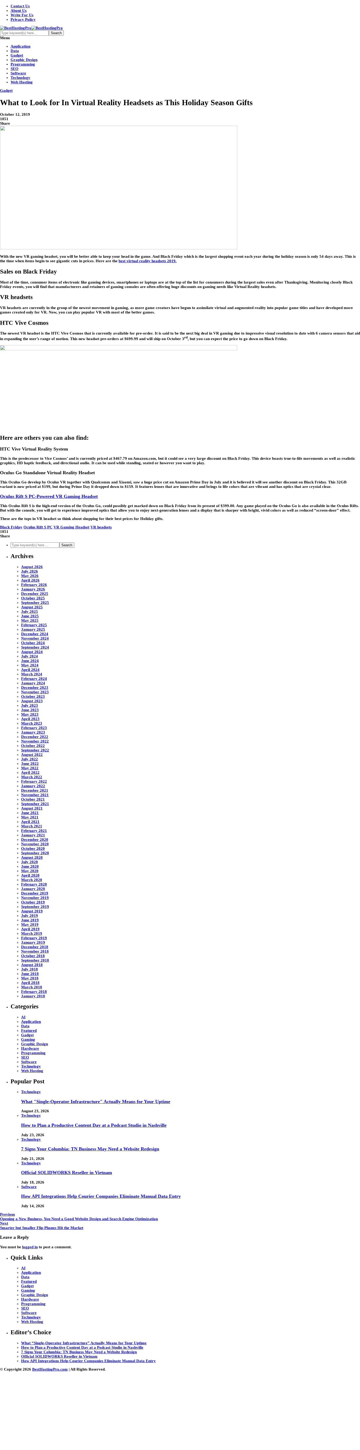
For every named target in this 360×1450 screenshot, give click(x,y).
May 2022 (29, 768)
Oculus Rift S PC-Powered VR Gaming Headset (49, 496)
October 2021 (33, 799)
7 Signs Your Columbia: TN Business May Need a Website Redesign (90, 1148)
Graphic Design (24, 60)
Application (20, 46)
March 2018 (31, 987)
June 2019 (30, 920)
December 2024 (34, 634)
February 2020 (34, 884)
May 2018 (29, 978)
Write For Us (22, 15)
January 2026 (33, 589)
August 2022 (32, 754)
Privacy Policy (23, 19)
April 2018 (30, 983)
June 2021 (30, 813)
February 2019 (34, 938)
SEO (14, 69)
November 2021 (35, 795)
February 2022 (34, 781)
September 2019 (35, 907)
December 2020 (34, 839)
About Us (19, 10)
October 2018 (33, 956)
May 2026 (29, 576)
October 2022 (33, 746)
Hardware (30, 1048)
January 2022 (33, 786)
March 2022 (31, 777)
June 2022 (30, 763)
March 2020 (31, 880)
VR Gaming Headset (71, 527)
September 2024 (35, 647)
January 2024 (33, 683)
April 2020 (30, 875)
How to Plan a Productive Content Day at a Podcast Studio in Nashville (94, 1125)
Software (18, 73)
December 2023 (34, 687)
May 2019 (29, 924)
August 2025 (32, 607)
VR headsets (101, 527)
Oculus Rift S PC (37, 527)
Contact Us (20, 6)
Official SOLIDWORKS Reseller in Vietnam (66, 1172)
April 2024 (30, 670)
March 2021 (31, 826)
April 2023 (30, 719)
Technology (20, 77)
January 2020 (33, 889)
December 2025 (34, 594)
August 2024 (32, 652)
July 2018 (29, 969)
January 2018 (33, 996)
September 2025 (35, 602)
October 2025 (33, 598)
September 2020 (35, 853)
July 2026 (29, 571)
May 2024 (29, 665)
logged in (30, 1247)
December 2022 (34, 737)
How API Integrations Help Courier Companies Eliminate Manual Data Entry (101, 1196)
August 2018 (32, 965)
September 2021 (35, 804)
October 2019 (33, 902)
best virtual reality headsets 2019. (148, 261)
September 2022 (35, 750)
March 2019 (31, 933)
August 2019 (32, 911)
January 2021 (33, 835)
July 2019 (29, 915)
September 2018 (35, 960)
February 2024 (34, 678)
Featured (29, 1030)
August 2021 (32, 808)
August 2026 (32, 567)
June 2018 (30, 974)
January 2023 (33, 732)
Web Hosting (22, 82)
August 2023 (32, 701)
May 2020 (29, 871)
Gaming (28, 1039)
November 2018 (35, 951)
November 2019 (35, 898)
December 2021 (34, 790)
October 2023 (33, 696)
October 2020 (33, 848)
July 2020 (29, 862)
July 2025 (29, 611)
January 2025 (33, 629)
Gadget (17, 55)
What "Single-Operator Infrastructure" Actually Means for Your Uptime (95, 1101)
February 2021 (34, 830)
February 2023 (34, 728)
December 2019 (34, 893)
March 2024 (31, 674)
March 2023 (31, 723)
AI (23, 1017)
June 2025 (30, 616)
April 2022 (30, 772)
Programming (23, 64)
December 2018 (34, 947)
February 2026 (34, 585)
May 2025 (29, 620)
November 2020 (35, 844)
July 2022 (29, 759)
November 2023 (35, 692)
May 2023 (29, 714)
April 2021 (30, 822)
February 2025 (34, 625)
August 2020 (32, 857)
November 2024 (35, 638)
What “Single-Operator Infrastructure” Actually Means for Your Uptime (84, 1343)
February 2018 (34, 991)
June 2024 (30, 661)
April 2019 (30, 929)
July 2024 (29, 656)
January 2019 (33, 942)
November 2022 (35, 741)
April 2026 (30, 580)
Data (15, 51)
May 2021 (29, 817)
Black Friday (11, 527)
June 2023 (30, 710)
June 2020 (30, 866)
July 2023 (29, 705)
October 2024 (33, 643)
